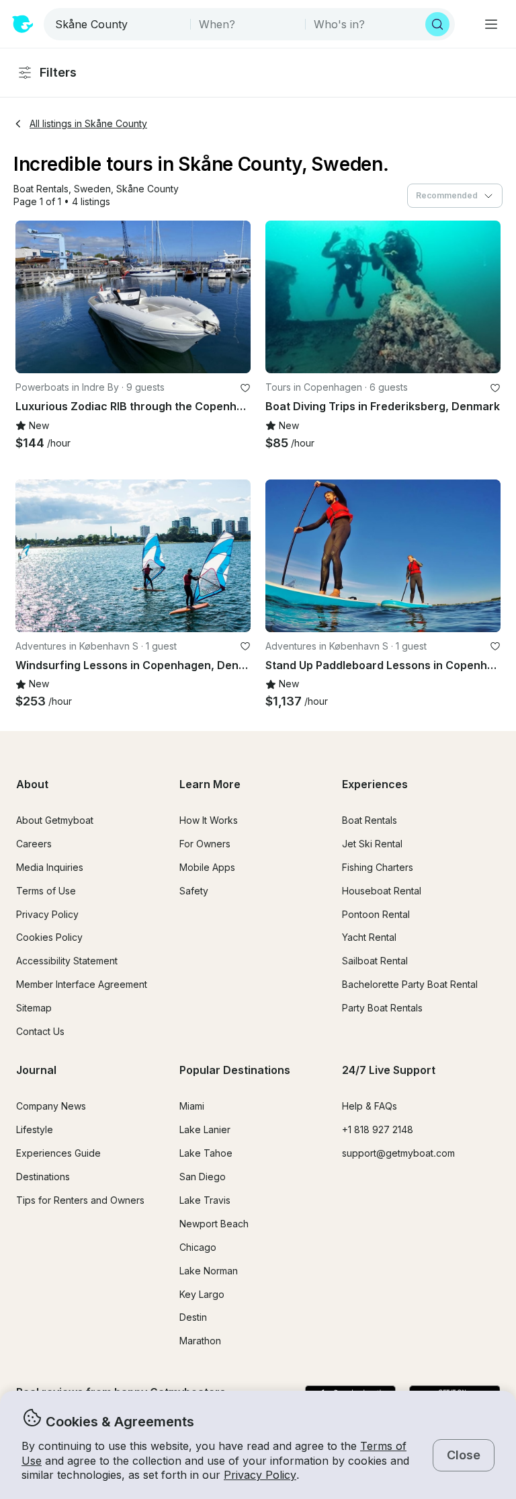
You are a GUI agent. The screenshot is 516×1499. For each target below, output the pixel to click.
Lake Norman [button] (208, 1270)
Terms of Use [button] (46, 890)
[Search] (437, 24)
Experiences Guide (58, 1153)
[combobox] (118, 24)
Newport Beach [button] (214, 1223)
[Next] (234, 297)
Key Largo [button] (201, 1294)
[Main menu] (491, 24)
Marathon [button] (200, 1340)
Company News (51, 1106)
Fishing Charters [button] (377, 867)
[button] (41, 189)
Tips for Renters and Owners (80, 1200)
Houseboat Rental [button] (381, 890)
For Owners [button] (204, 843)
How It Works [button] (208, 820)
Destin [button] (193, 1317)
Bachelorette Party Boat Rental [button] (410, 984)
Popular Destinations (234, 1070)
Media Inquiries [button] (49, 867)
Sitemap (34, 1007)
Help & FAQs (369, 1106)
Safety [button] (193, 890)
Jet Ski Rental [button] (372, 843)
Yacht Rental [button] (369, 937)
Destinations (43, 1176)
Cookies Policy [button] (49, 937)
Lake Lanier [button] (204, 1129)
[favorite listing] (245, 388)
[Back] (31, 297)
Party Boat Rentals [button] (382, 1007)
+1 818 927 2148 (377, 1129)
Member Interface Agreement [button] (81, 984)
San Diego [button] (202, 1176)
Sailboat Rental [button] (375, 960)
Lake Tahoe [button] (205, 1153)
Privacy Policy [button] (260, 1475)
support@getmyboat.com (398, 1153)
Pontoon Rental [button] (376, 914)
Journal (36, 1070)
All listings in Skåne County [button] (88, 123)
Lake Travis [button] (204, 1200)
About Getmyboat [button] (54, 820)
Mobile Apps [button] (207, 867)
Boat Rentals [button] (369, 820)
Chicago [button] (197, 1247)
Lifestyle (34, 1129)
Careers (34, 843)
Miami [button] (191, 1106)
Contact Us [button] (40, 1031)
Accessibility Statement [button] (67, 960)
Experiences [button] (375, 784)
